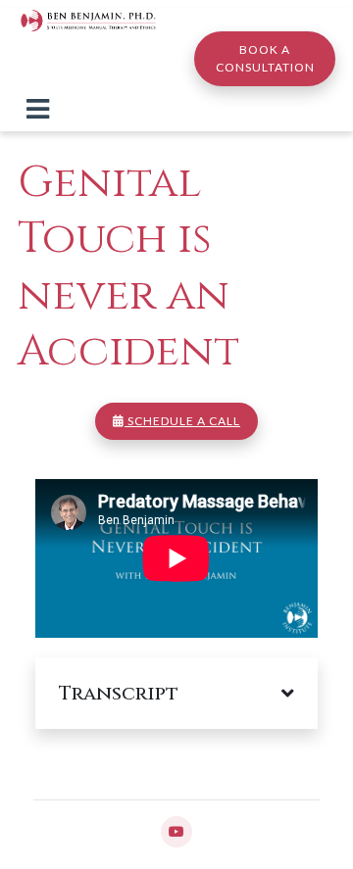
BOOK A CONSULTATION (265, 58)
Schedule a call (182, 420)
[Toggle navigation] (38, 108)
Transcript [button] (118, 693)
